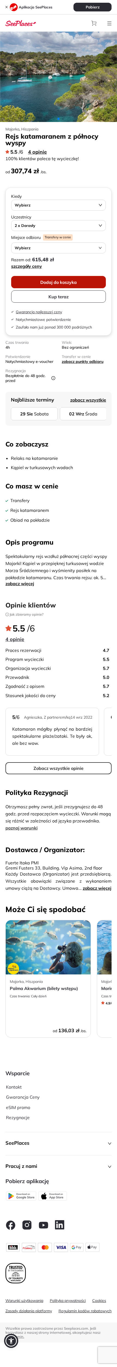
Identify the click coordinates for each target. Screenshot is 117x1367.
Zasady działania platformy (28, 1310)
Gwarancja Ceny (23, 1097)
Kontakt (14, 1087)
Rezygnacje (18, 1117)
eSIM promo (18, 1107)
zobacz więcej (19, 583)
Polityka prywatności (68, 1300)
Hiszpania (29, 129)
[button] (58, 1143)
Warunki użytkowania (24, 1300)
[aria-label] (20, 22)
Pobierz (93, 7)
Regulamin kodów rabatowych (85, 1310)
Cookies (99, 1300)
